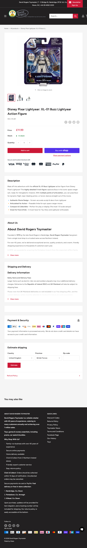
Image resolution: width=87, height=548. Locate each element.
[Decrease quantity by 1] (18, 142)
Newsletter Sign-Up (76, 3)
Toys (49, 442)
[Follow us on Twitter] (9, 525)
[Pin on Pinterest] (69, 122)
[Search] (75, 16)
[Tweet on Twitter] (73, 122)
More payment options (62, 155)
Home (6, 28)
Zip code (66, 353)
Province (38, 353)
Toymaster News (53, 428)
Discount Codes (53, 418)
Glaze (12, 541)
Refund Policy (12, 376)
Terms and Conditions (55, 431)
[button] (82, 529)
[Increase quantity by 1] (29, 142)
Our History (51, 438)
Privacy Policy (52, 425)
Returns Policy (52, 421)
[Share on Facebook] (65, 122)
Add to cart (25, 150)
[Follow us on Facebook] (5, 525)
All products (15, 28)
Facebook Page (53, 435)
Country (11, 353)
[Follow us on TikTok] (17, 525)
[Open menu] (5, 16)
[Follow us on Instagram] (13, 525)
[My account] (83, 16)
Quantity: (11, 143)
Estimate (14, 365)
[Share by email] (77, 122)
